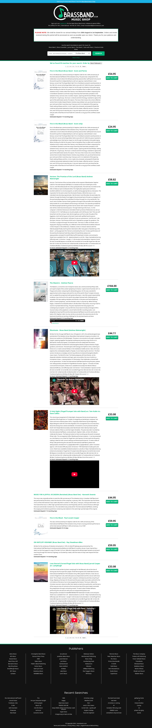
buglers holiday (88, 710)
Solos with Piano (88, 47)
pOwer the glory (139, 710)
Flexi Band (79, 47)
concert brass (13, 700)
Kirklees (63, 668)
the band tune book (114, 698)
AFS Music (13, 656)
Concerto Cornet (38, 713)
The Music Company (139, 654)
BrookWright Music (13, 668)
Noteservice (88, 664)
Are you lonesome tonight (38, 700)
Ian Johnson (63, 654)
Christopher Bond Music (38, 654)
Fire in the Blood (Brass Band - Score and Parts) (68, 71)
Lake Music (63, 671)
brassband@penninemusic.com (94, 25)
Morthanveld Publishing (89, 656)
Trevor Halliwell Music (139, 659)
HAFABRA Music (38, 673)
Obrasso (88, 666)
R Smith (114, 664)
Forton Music (38, 666)
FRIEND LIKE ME (63, 705)
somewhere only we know (113, 713)
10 (80, 66)
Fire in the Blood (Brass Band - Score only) (66, 124)
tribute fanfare (139, 703)
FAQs (78, 725)
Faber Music (38, 661)
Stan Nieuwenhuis (113, 668)
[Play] (51, 320)
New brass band (63, 703)
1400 (63, 698)
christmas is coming (114, 703)
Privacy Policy (71, 725)
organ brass (63, 712)
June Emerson (63, 659)
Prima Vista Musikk (113, 661)
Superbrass (113, 673)
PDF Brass (89, 673)
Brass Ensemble (61, 47)
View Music (55, 323)
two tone (113, 700)
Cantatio (13, 673)
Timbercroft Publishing (139, 656)
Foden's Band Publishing (38, 664)
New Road (13, 713)
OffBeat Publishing (88, 668)
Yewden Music (139, 673)
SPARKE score (114, 710)
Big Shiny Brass (13, 666)
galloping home (139, 698)
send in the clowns (88, 705)
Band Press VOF (13, 661)
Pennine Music (114, 654)
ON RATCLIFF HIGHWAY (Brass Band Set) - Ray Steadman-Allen (58, 542)
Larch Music (63, 673)
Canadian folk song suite (114, 708)
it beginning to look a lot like (63, 714)
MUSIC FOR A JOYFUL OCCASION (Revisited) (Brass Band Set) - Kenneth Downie (65, 494)
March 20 (38, 705)
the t (88, 703)
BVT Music (13, 671)
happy (63, 700)
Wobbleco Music (139, 666)
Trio (38, 698)
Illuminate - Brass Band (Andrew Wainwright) (68, 330)
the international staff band (13, 698)
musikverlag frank (88, 661)
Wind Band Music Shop (88, 1)
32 (139, 708)
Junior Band (71, 47)
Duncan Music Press (38, 656)
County (139, 705)
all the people (38, 703)
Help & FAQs (76, 57)
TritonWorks (139, 661)
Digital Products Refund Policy (89, 725)
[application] (67, 320)
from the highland (88, 713)
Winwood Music (139, 664)
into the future (38, 708)
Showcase (13, 710)
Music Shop (88, 659)
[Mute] (79, 320)
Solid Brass (114, 666)
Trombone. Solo (13, 703)
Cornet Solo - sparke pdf (89, 708)
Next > (84, 66)
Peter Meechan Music (113, 656)
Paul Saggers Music (88, 671)
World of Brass (139, 668)
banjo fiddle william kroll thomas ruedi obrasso (63, 708)
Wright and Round (139, 671)
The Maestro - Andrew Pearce (61, 283)
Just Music (64, 661)
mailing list (63, 23)
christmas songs (89, 698)
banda (139, 713)
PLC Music (114, 659)
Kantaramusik (63, 664)
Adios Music (13, 654)
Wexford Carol (89, 700)
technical (38, 710)
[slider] (82, 320)
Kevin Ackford (63, 666)
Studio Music (114, 671)
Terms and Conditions (60, 725)
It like (13, 705)
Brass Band (52, 47)
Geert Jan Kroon (38, 668)
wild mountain (13, 708)
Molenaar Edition (89, 654)
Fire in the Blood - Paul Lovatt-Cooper (64, 518)
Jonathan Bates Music (63, 656)
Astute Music (13, 659)
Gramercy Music (38, 671)
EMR (38, 659)
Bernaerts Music (13, 664)
